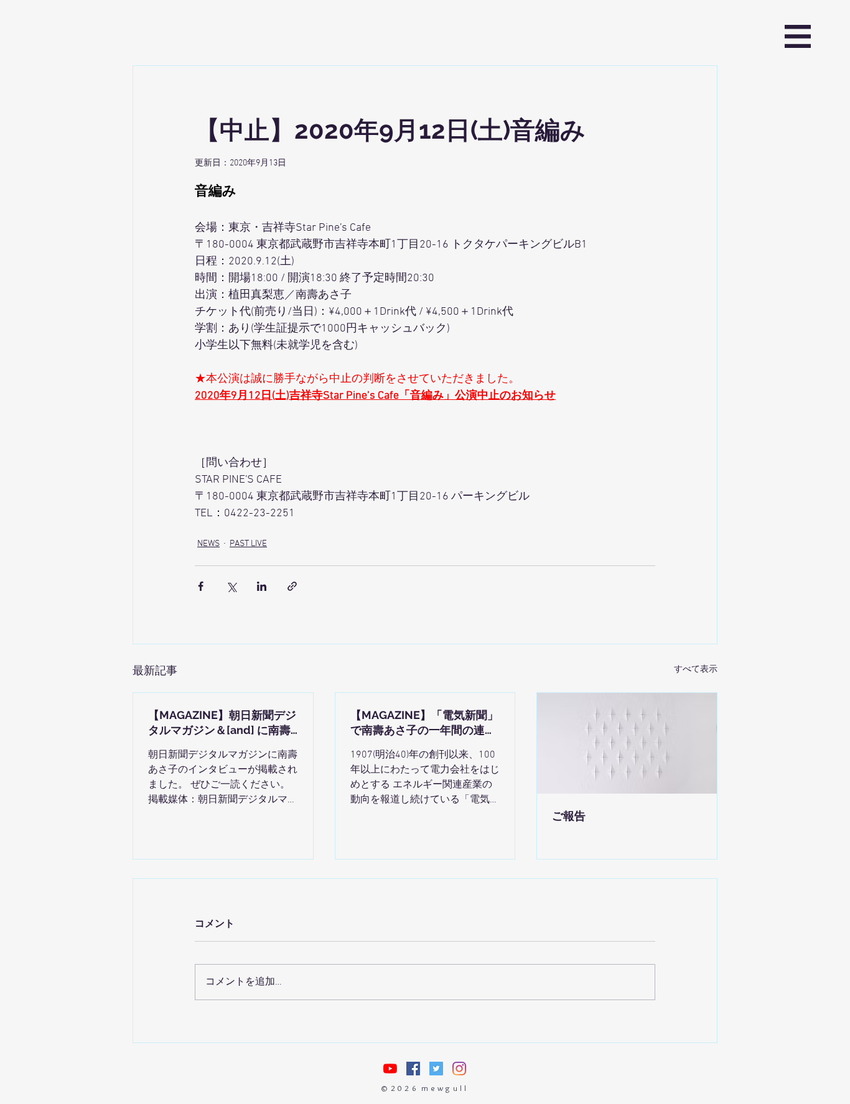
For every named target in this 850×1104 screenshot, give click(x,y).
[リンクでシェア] (292, 586)
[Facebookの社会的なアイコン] (413, 1068)
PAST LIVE (248, 544)
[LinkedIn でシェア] (262, 586)
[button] (798, 36)
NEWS (208, 544)
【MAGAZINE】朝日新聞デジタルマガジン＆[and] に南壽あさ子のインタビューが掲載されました (222, 723)
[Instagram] (459, 1068)
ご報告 (569, 815)
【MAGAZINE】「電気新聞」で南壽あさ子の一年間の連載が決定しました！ (424, 723)
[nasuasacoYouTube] (390, 1068)
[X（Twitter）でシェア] (231, 586)
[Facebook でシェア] (201, 586)
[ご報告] (627, 743)
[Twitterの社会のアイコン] (436, 1068)
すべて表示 (695, 669)
